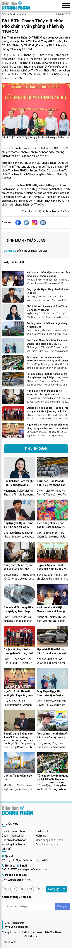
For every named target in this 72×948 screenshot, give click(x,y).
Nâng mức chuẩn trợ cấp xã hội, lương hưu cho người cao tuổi (45, 392)
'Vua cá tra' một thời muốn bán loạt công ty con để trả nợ (52, 736)
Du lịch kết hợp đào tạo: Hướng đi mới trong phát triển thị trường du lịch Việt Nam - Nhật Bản (48, 409)
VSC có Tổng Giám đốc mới (18, 777)
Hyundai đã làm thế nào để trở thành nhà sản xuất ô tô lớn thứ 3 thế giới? (52, 652)
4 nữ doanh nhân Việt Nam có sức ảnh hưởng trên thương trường (48, 274)
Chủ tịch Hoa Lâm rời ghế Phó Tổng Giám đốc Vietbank (47, 308)
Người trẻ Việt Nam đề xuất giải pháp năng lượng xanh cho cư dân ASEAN (47, 426)
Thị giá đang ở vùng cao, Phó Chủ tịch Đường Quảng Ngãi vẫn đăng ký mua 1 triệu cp (18, 736)
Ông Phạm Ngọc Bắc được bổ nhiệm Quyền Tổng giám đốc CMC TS (47, 342)
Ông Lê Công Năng (16, 926)
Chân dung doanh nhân (49, 840)
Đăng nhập (10, 250)
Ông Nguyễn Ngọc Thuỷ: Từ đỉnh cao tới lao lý (47, 291)
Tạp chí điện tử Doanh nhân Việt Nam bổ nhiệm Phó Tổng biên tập (51, 568)
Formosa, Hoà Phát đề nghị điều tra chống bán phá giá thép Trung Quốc (47, 376)
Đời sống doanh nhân (14, 844)
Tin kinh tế (42, 831)
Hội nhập (41, 835)
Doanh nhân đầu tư (47, 844)
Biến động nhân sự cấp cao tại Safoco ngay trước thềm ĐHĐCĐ (52, 526)
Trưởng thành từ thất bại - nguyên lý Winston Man (47, 325)
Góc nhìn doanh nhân (14, 14)
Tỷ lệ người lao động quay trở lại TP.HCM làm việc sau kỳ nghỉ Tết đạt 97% (47, 359)
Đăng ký (62, 906)
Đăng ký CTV (56, 889)
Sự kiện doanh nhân (13, 831)
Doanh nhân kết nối (13, 835)
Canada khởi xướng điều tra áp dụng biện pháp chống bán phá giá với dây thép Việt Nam (19, 610)
